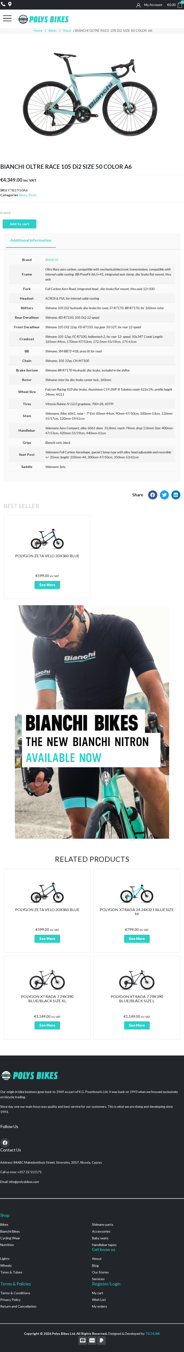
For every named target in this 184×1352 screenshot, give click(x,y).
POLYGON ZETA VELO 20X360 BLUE (47, 555)
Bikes (53, 30)
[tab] (31, 240)
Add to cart (19, 224)
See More (47, 585)
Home (38, 30)
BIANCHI (51, 260)
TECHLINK (152, 1334)
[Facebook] (5, 1143)
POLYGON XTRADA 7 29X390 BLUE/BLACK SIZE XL (47, 998)
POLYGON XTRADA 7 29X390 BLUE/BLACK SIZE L (137, 998)
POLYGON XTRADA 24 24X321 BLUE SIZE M (137, 911)
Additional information (30, 240)
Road (67, 30)
